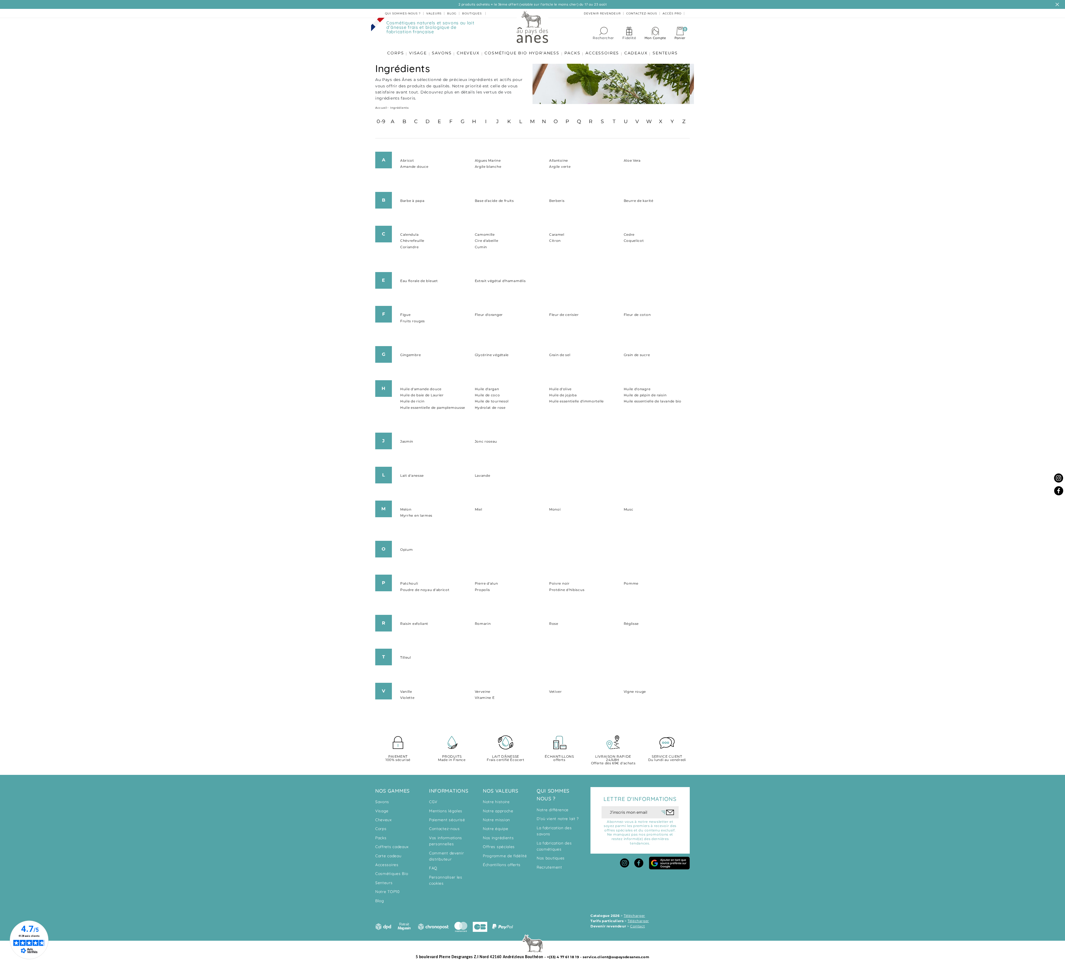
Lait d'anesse (412, 475)
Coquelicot (634, 241)
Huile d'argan (487, 389)
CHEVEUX (468, 52)
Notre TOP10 (387, 891)
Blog (379, 900)
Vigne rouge (635, 691)
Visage (382, 810)
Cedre (629, 234)
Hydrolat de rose (490, 407)
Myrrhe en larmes (416, 515)
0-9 (381, 121)
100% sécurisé (398, 758)
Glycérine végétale (492, 355)
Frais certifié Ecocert (505, 758)
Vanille (406, 691)
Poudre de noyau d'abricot (425, 590)
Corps (381, 828)
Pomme (631, 583)
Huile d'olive (560, 389)
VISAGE (418, 52)
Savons (382, 801)
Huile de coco (487, 395)
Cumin (481, 247)
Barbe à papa (412, 201)
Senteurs (384, 882)
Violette (407, 698)
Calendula (409, 234)
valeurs (434, 13)
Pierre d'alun (486, 583)
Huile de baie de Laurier (422, 395)
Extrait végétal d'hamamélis (500, 281)
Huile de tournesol (492, 401)
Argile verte (559, 166)
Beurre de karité (638, 201)
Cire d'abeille (486, 241)
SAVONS (442, 52)
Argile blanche (488, 166)
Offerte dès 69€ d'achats (613, 760)
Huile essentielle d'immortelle (576, 401)
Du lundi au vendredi (667, 758)
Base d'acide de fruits (494, 201)
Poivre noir (559, 583)
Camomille (485, 234)
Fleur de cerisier (564, 315)
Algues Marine (488, 160)
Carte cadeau (388, 855)
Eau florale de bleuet (419, 281)
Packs (381, 837)
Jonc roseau (486, 441)
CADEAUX (636, 52)
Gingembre (410, 355)
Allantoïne (558, 160)
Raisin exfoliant (414, 624)
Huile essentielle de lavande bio (652, 401)
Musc (628, 509)
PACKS (572, 52)
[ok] (667, 812)
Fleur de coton (637, 315)
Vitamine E (485, 698)
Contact (637, 926)
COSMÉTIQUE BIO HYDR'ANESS (522, 52)
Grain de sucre (637, 355)
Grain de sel (559, 355)
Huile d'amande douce (421, 389)
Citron (555, 241)
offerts (559, 758)
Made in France (451, 758)
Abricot (407, 160)
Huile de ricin (412, 401)
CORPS (395, 52)
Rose (553, 624)
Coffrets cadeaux (392, 846)
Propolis (482, 590)
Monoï (555, 509)
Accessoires (387, 864)
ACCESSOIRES (602, 52)
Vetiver (555, 691)
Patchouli (409, 583)
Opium (406, 549)
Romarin (483, 624)
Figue (405, 315)
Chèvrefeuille (412, 241)
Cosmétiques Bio (391, 873)
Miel (478, 509)
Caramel (556, 234)
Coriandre (409, 247)
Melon (406, 509)
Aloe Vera (632, 160)
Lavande (482, 475)
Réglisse (631, 624)
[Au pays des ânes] (532, 26)
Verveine (483, 691)
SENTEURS (665, 52)
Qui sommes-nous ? (403, 13)
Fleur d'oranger (489, 315)
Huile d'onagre (637, 389)
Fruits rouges (412, 321)
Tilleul (405, 657)
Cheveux (383, 819)
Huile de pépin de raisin (645, 395)
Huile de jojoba (563, 395)
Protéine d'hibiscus (566, 590)
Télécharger (634, 916)
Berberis (557, 201)
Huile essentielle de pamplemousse (432, 407)
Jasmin (406, 441)
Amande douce (414, 166)
